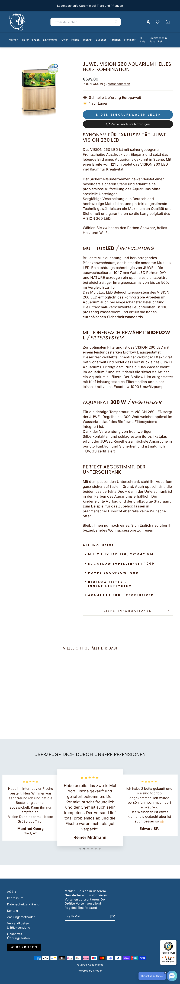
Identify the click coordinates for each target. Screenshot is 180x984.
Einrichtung (50, 39)
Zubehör (101, 39)
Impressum (15, 898)
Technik (87, 39)
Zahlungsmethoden (21, 917)
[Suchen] (116, 22)
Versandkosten (119, 84)
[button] (158, 976)
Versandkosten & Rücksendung (18, 925)
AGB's (11, 891)
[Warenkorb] (167, 21)
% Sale (142, 39)
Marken (13, 39)
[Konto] (148, 21)
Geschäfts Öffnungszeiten (18, 936)
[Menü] (174, 942)
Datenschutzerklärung (23, 904)
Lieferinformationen (128, 610)
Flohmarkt (130, 39)
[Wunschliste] (157, 22)
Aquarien (115, 39)
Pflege (75, 39)
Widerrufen (24, 947)
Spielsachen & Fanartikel (158, 39)
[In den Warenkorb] (11, 693)
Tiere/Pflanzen (31, 39)
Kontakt (12, 910)
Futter (64, 39)
